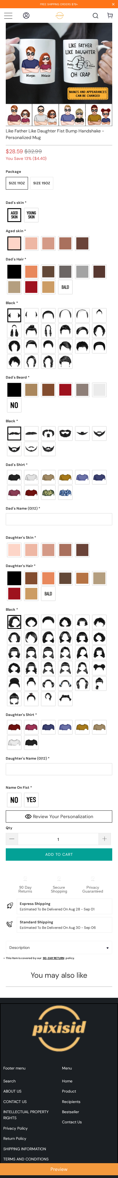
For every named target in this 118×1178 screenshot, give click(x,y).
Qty (9, 828)
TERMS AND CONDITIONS (26, 1159)
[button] (59, 202)
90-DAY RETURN (53, 958)
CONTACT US (15, 1101)
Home (67, 1081)
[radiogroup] (59, 215)
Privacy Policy (15, 1128)
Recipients (71, 1101)
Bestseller (70, 1111)
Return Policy (14, 1138)
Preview (59, 1169)
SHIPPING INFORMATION (24, 1148)
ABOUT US (12, 1091)
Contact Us (72, 1121)
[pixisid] (59, 15)
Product (69, 1091)
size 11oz (17, 183)
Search (9, 1081)
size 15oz (41, 183)
